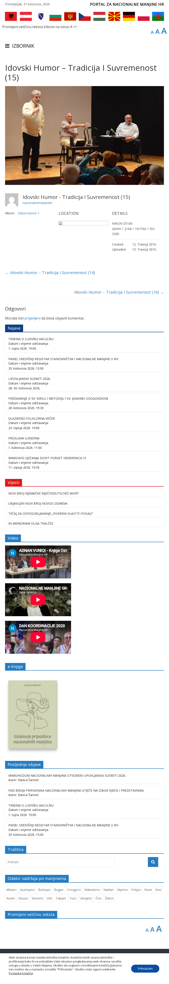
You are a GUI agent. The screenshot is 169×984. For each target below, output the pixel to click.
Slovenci (37, 898)
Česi (98, 898)
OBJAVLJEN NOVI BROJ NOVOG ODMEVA (37, 503)
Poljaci (136, 890)
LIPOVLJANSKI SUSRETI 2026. (29, 379)
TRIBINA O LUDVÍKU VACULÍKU (31, 339)
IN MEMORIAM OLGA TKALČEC (31, 523)
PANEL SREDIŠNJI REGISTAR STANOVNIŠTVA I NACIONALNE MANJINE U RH (63, 359)
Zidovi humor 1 (28, 213)
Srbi (49, 898)
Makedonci (92, 890)
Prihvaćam (145, 968)
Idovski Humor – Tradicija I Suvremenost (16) (119, 292)
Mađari (108, 890)
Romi (148, 890)
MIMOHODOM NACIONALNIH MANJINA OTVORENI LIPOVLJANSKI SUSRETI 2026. (67, 775)
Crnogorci (74, 890)
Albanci (11, 890)
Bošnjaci (44, 890)
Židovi (109, 898)
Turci (72, 898)
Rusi (158, 890)
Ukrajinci (86, 898)
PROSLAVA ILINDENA (23, 438)
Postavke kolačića (21, 973)
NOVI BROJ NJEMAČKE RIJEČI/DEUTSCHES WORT (43, 493)
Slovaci (23, 898)
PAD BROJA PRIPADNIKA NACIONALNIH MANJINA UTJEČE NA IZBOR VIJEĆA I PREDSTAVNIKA (76, 790)
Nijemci (122, 890)
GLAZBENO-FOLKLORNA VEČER (31, 418)
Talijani (61, 898)
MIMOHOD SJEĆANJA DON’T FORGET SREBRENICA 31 (47, 458)
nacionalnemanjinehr (37, 203)
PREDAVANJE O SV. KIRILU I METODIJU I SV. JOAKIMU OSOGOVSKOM (58, 398)
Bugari (58, 890)
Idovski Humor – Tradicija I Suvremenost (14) (50, 272)
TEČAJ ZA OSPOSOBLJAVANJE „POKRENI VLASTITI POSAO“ (50, 513)
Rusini (10, 898)
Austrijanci (27, 890)
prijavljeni (32, 318)
